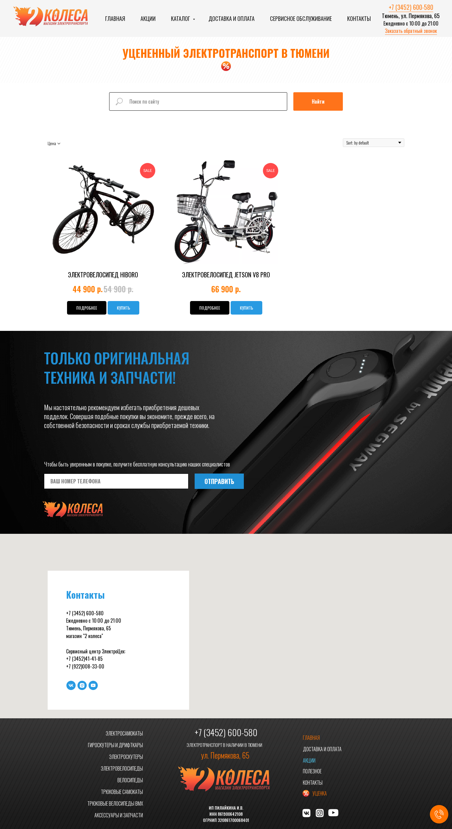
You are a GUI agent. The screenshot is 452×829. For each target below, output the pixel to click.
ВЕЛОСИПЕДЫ (130, 780)
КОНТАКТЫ (313, 782)
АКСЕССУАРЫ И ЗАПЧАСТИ (118, 815)
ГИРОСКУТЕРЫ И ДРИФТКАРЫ (115, 745)
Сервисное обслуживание (301, 18)
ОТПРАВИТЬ (219, 481)
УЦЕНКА (319, 793)
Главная (115, 18)
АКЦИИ (309, 760)
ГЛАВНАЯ (311, 737)
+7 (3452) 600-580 (411, 7)
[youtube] (93, 685)
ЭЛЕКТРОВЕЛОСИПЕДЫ (122, 768)
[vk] (71, 685)
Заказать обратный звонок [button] (411, 30)
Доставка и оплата (231, 18)
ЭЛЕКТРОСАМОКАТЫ (124, 733)
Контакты (359, 18)
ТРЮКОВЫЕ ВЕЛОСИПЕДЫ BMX (115, 803)
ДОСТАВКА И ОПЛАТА (322, 749)
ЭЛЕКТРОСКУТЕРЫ (126, 756)
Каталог (181, 18)
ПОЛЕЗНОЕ (312, 771)
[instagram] (82, 685)
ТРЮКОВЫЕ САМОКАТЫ (122, 791)
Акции (148, 18)
